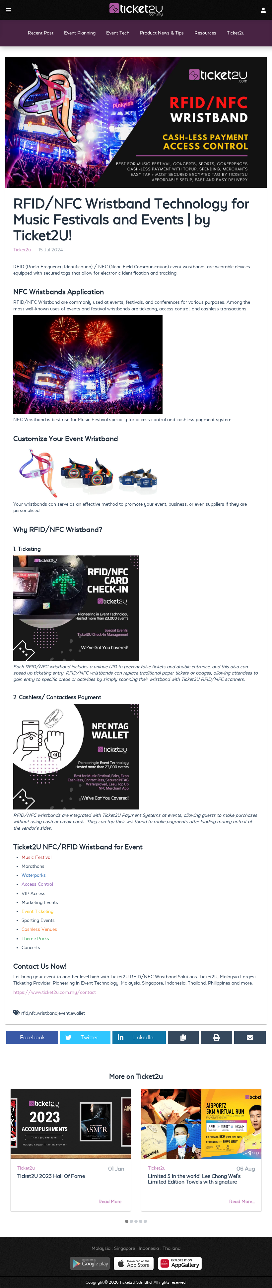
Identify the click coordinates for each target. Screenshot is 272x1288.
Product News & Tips (162, 32)
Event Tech (117, 32)
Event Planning (80, 32)
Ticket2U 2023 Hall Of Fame (51, 1176)
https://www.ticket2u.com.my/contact (54, 992)
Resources (205, 32)
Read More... (111, 1201)
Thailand (171, 1248)
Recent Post (40, 32)
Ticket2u (235, 32)
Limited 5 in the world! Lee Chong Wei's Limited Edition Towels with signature (194, 1179)
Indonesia (149, 1248)
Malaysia (101, 1248)
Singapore (124, 1248)
